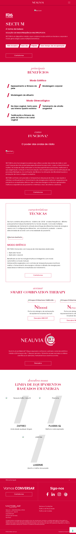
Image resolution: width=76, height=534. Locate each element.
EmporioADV (67, 531)
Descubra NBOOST (41, 318)
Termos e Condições (45, 506)
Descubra (38, 363)
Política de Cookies (45, 511)
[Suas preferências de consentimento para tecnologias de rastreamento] (73, 531)
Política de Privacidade (46, 508)
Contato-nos (19, 55)
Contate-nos (19, 494)
